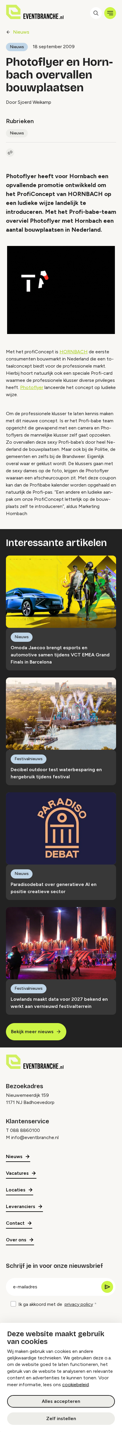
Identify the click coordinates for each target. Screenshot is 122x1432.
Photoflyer (31, 387)
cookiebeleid (75, 1384)
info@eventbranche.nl (35, 1137)
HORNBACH (74, 352)
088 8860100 (25, 1130)
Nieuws (21, 32)
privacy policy (79, 1304)
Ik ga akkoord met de (55, 1304)
